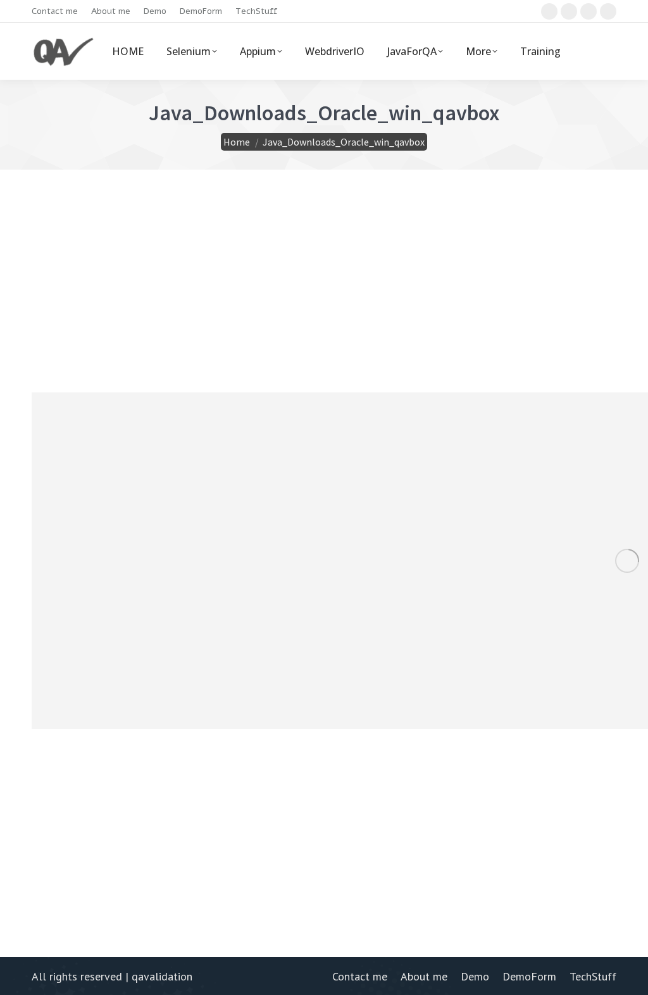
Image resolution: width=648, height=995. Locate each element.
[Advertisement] (324, 302)
